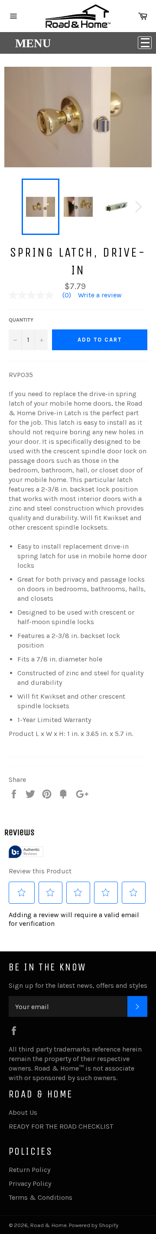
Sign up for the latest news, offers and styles (78, 985)
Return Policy (29, 1170)
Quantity (21, 320)
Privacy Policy (30, 1183)
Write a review (100, 295)
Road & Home (48, 1225)
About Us (23, 1112)
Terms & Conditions (40, 1197)
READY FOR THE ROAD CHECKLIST (61, 1126)
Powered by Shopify (93, 1225)
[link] (43, 295)
